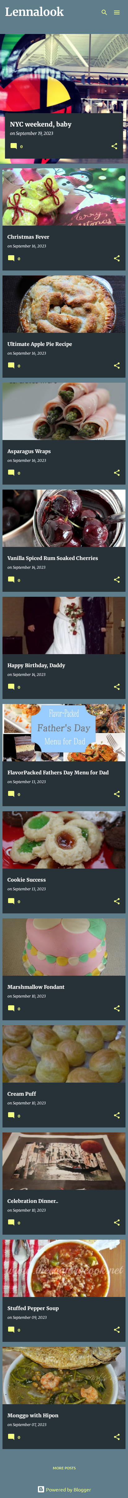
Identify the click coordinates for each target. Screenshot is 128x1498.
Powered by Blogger (68, 1489)
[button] (114, 146)
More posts (64, 1468)
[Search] (104, 12)
